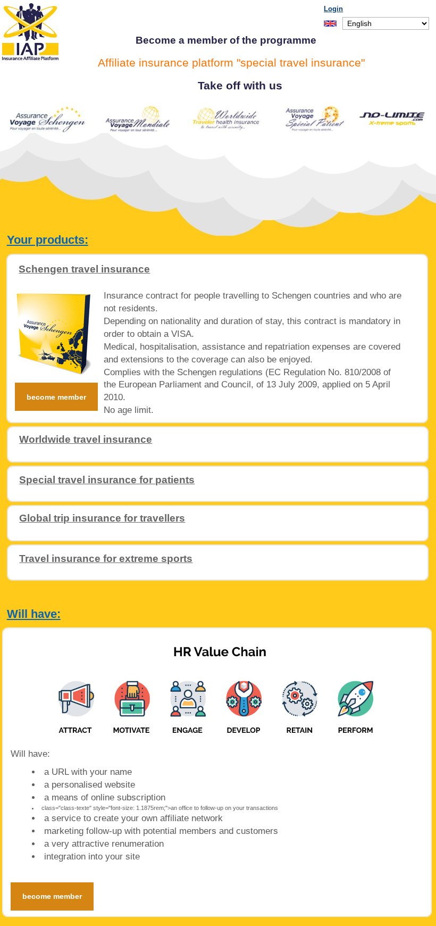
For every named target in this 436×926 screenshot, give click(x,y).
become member (56, 397)
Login (333, 9)
